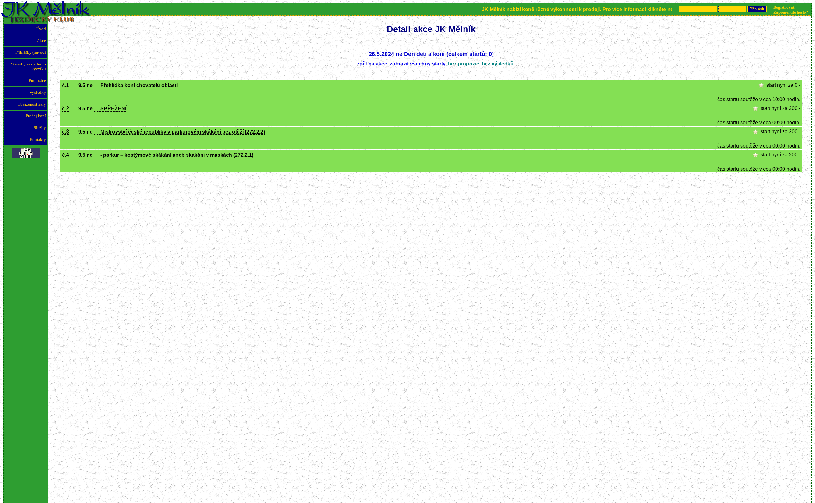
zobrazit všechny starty (417, 63)
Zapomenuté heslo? (790, 12)
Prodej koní (36, 116)
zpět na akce (372, 63)
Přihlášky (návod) (30, 52)
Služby (40, 128)
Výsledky (37, 92)
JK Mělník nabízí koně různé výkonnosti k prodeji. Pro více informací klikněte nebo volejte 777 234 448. (596, 9)
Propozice (37, 81)
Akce (41, 40)
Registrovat (783, 7)
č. (65, 85)
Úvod (41, 29)
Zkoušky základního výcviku (28, 66)
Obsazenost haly (32, 104)
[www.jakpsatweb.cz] (26, 152)
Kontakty (38, 139)
